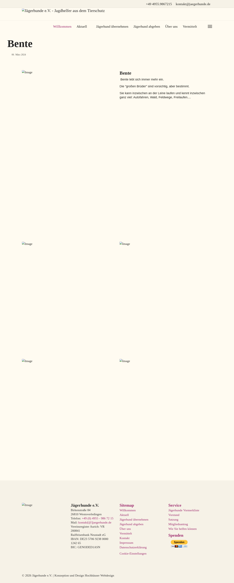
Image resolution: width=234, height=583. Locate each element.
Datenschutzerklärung (133, 547)
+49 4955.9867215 (159, 4)
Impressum (126, 542)
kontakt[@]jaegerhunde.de (94, 522)
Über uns (171, 26)
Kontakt (125, 538)
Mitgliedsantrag (178, 524)
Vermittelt (126, 533)
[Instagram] (29, 4)
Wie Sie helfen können (182, 528)
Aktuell (82, 26)
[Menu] (210, 26)
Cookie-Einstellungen (133, 553)
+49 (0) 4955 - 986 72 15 (97, 518)
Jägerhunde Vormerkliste (183, 510)
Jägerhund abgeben (146, 26)
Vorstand (173, 515)
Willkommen (62, 26)
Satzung (173, 519)
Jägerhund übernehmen (112, 26)
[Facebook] (23, 4)
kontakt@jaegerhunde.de (193, 4)
